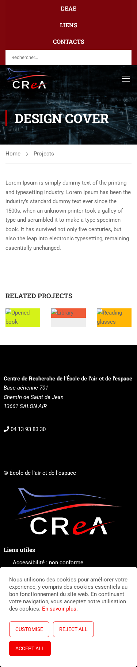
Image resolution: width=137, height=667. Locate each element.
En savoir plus (59, 608)
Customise (29, 629)
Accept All (30, 648)
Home (12, 153)
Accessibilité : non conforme (48, 562)
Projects (44, 153)
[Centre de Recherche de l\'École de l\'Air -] (29, 78)
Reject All (73, 629)
